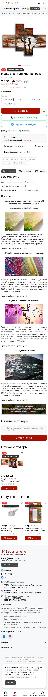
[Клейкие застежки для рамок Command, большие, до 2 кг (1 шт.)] (36, 512)
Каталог (12, 14)
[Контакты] (44, 3)
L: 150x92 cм (34, 100)
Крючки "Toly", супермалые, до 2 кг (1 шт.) (12, 529)
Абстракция (6, 163)
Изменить (27, 140)
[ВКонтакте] (3, 636)
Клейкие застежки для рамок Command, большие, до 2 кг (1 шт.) (35, 529)
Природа (32, 159)
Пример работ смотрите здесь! (14, 346)
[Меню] (3, 3)
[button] (19, 65)
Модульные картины (24, 14)
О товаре (10, 171)
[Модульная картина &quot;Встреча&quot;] (24, 40)
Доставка (27, 171)
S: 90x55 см (7, 100)
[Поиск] (39, 3)
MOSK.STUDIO (19, 661)
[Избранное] (44, 111)
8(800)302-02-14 (10, 558)
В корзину (22, 111)
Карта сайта (24, 659)
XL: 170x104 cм (9, 104)
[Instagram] (10, 636)
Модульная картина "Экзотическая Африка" (10, 480)
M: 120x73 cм (21, 100)
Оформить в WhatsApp (26, 117)
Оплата (42, 171)
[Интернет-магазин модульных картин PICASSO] (12, 3)
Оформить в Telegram (26, 124)
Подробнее (35, 9)
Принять (10, 683)
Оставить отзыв (24, 438)
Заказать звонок (9, 565)
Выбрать (10, 488)
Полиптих (22, 159)
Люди (16, 163)
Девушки (24, 163)
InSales (38, 661)
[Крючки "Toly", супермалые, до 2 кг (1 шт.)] (12, 512)
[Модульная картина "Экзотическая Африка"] (12, 462)
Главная (4, 14)
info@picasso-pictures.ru (14, 582)
